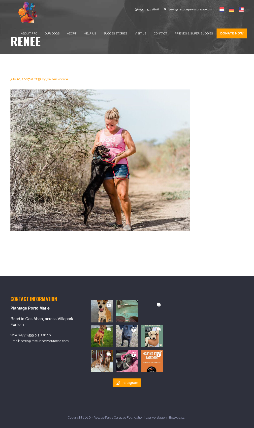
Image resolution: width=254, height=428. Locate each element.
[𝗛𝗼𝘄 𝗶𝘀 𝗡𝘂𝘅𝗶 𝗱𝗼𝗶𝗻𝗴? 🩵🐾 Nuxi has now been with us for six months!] (127, 361)
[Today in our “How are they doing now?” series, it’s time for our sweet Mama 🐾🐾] (102, 336)
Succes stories (115, 33)
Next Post (234, 253)
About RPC (29, 33)
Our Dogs (52, 33)
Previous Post (24, 253)
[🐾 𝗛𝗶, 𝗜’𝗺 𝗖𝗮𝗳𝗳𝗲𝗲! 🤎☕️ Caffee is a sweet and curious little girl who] (102, 311)
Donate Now (232, 33)
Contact (160, 33)
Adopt (71, 33)
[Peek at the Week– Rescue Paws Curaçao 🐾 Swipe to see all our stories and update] (152, 336)
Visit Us (140, 33)
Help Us (90, 33)
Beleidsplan (178, 417)
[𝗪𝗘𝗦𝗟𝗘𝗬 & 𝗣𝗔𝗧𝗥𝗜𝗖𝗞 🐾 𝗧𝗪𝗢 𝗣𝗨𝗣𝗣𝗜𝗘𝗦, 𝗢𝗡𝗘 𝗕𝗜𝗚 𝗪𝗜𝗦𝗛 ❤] (102, 361)
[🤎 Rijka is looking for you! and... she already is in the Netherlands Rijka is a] (152, 311)
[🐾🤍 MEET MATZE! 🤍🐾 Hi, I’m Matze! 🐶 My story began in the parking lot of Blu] (127, 336)
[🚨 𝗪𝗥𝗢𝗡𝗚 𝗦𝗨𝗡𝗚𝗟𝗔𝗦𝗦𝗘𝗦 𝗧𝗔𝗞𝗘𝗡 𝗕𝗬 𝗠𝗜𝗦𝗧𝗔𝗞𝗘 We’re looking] (127, 311)
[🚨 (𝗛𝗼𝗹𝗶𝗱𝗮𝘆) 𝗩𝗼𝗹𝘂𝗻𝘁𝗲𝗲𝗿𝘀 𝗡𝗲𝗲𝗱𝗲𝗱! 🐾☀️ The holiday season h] (152, 361)
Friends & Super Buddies (194, 33)
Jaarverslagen (156, 417)
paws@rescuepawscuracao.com (45, 341)
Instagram (130, 382)
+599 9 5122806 (39, 335)
